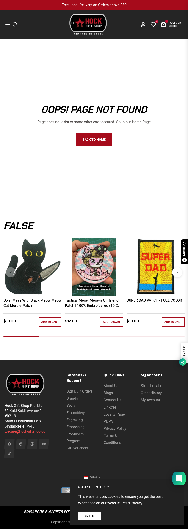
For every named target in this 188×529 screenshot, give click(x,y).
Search (72, 405)
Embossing (75, 427)
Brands (72, 398)
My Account (150, 400)
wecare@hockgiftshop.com (27, 431)
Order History (151, 393)
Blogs (108, 393)
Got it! (89, 515)
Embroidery (75, 413)
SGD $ (93, 477)
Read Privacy (132, 503)
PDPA (108, 421)
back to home (94, 139)
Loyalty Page (114, 414)
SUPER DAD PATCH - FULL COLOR (154, 300)
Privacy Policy (115, 428)
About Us (111, 386)
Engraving (74, 420)
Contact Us (112, 400)
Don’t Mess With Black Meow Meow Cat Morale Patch (32, 303)
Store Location (152, 386)
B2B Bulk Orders (79, 391)
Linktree (110, 407)
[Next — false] (177, 272)
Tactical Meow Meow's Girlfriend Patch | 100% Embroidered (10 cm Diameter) (93, 303)
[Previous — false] (11, 272)
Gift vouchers (77, 448)
